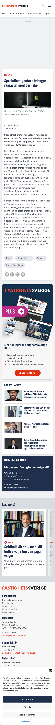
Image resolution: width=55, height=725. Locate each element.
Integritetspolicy (26, 721)
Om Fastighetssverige (12, 600)
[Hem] (15, 6)
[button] (50, 670)
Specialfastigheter (14, 265)
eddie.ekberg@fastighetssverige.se (18, 653)
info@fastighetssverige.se (16, 487)
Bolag (8, 75)
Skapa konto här (27, 372)
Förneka (27, 707)
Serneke (41, 258)
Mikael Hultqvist (24, 258)
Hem (4, 13)
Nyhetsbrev (7, 603)
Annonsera (7, 606)
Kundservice (34, 13)
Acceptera (27, 699)
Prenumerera (17, 13)
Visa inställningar (27, 714)
